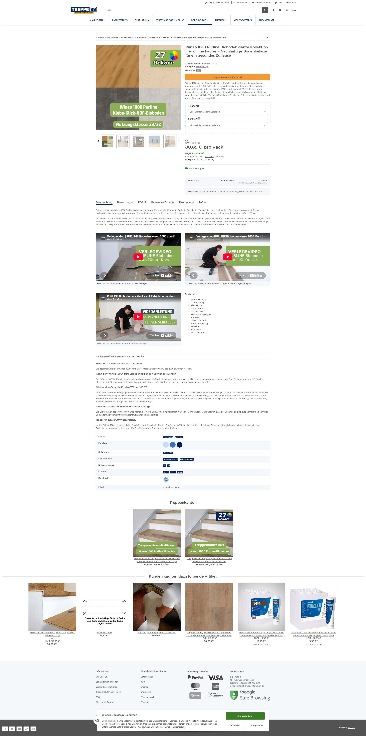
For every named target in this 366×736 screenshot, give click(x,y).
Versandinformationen (107, 687)
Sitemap (145, 687)
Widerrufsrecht (148, 697)
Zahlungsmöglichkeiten (107, 681)
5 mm (166, 472)
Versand (209, 156)
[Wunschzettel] (280, 10)
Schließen (235, 725)
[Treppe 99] (84, 10)
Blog (280, 2)
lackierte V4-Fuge (186, 459)
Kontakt (292, 2)
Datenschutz (147, 676)
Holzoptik (178, 437)
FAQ (98, 697)
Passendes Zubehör (163, 202)
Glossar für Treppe (105, 702)
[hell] (166, 445)
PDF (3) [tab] (142, 202)
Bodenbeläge (202, 66)
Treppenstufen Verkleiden (108, 692)
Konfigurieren (256, 725)
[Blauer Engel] (166, 480)
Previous (98, 141)
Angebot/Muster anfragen (227, 77)
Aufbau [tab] (203, 202)
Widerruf (145, 702)
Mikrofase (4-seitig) (171, 459)
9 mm (180, 472)
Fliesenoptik (168, 437)
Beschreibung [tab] (104, 202)
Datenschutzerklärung (175, 727)
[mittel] (173, 445)
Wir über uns (102, 676)
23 (169, 466)
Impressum (146, 692)
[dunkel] (179, 445)
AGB (143, 681)
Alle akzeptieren (245, 716)
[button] (273, 10)
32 (164, 466)
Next (179, 141)
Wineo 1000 (168, 453)
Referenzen (241, 2)
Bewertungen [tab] (125, 202)
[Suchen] (265, 10)
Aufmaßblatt (266, 20)
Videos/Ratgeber (263, 2)
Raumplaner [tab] (186, 202)
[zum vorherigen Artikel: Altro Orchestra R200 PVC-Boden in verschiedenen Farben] (261, 37)
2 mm (173, 472)
